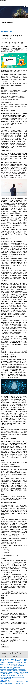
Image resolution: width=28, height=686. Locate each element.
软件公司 (22, 675)
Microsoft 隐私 (3, 678)
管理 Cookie (22, 682)
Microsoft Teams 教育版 (19, 664)
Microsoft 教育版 (4, 664)
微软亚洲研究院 (4, 31)
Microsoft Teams (8, 672)
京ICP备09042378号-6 (18, 683)
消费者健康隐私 (4, 682)
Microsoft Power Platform (13, 675)
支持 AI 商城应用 (7, 674)
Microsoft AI (3, 669)
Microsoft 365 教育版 (5, 665)
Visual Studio (3, 677)
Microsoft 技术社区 (16, 674)
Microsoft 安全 (10, 669)
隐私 (18, 682)
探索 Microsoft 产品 (21, 661)
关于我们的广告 (8, 683)
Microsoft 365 (12, 661)
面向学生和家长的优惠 (6, 667)
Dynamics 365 (21, 669)
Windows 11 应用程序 (5, 662)
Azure (15, 669)
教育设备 (11, 664)
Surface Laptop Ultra (19, 659)
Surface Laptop (10, 659)
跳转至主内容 (3, 1)
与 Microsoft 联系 (12, 682)
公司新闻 (21, 677)
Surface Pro (3, 659)
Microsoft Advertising (13, 670)
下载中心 (20, 662)
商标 (3, 683)
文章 (11, 31)
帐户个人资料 (14, 662)
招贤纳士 (9, 677)
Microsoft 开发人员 (17, 672)
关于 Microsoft (15, 677)
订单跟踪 (25, 662)
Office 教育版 (14, 665)
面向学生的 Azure (16, 667)
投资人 (9, 678)
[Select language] (26, 6)
